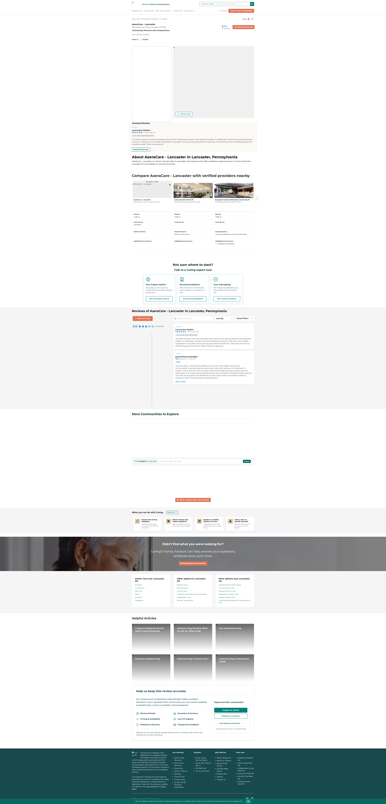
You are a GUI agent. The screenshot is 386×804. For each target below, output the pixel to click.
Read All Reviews (141, 149)
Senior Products (180, 771)
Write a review (144, 318)
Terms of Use (151, 787)
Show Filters (242, 318)
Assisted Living (182, 585)
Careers (220, 777)
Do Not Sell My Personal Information (180, 784)
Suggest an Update (230, 710)
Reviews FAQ (222, 774)
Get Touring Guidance (226, 299)
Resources (178, 768)
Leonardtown (140, 588)
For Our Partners (202, 771)
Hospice (135, 127)
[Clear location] (241, 461)
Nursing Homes (182, 588)
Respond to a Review (231, 716)
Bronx (137, 594)
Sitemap (177, 774)
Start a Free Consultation (241, 11)
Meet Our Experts (224, 761)
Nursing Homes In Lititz (227, 591)
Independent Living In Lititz (228, 594)
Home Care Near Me (246, 773)
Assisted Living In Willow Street (230, 585)
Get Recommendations (193, 299)
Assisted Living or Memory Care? (193, 659)
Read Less (171, 512)
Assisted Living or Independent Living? (234, 660)
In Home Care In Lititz (226, 588)
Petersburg (139, 600)
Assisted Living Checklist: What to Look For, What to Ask (192, 629)
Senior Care (136, 19)
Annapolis (138, 585)
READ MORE (180, 382)
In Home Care (182, 591)
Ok (248, 801)
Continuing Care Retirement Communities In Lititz (234, 602)
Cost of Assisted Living (230, 628)
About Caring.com (224, 758)
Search (247, 461)
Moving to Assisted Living (147, 659)
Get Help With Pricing (243, 27)
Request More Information (194, 563)
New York (138, 591)
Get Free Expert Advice (159, 299)
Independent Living (184, 597)
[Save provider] (252, 19)
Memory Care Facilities (185, 600)
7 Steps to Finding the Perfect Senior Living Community (149, 629)
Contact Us (221, 779)
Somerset (138, 597)
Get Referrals (200, 768)
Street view (186, 114)
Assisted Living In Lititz (227, 597)
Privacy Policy (179, 779)
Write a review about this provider (194, 500)
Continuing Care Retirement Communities (192, 594)
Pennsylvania (145, 19)
